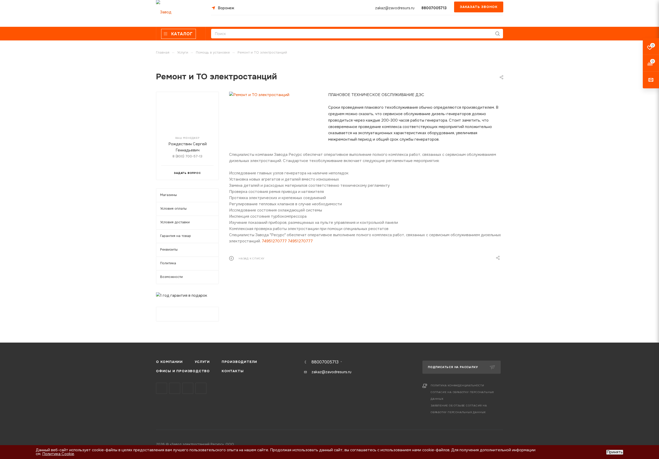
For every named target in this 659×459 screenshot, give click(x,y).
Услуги (202, 362)
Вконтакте (161, 388)
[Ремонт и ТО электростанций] (274, 95)
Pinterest (200, 388)
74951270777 (274, 241)
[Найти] (497, 33)
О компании (169, 362)
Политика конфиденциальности (457, 385)
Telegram (174, 388)
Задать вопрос (187, 173)
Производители (239, 362)
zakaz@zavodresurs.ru (394, 8)
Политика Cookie (58, 453)
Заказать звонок (479, 7)
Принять (615, 452)
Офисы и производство (183, 371)
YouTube (187, 388)
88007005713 (434, 8)
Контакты (233, 371)
